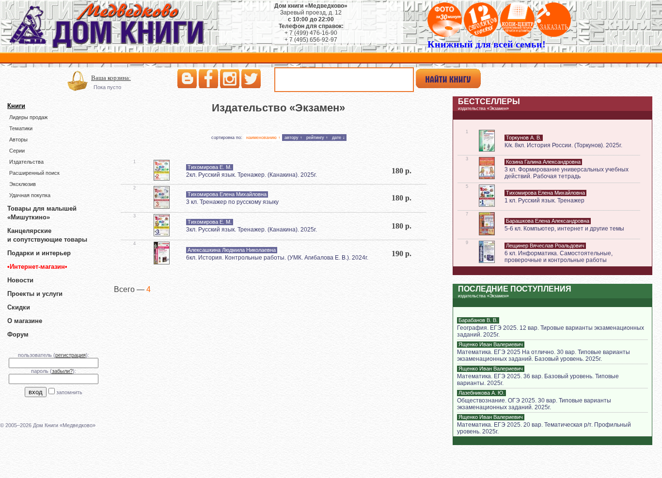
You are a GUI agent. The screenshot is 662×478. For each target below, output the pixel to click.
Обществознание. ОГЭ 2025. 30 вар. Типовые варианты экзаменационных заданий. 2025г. (534, 404)
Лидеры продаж (28, 117)
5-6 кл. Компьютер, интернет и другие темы (564, 228)
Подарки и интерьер (39, 253)
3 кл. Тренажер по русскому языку (232, 202)
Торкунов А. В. (523, 137)
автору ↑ (293, 137)
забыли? (62, 371)
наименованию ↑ (263, 137)
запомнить (69, 392)
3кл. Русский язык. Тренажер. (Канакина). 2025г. (251, 229)
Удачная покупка (29, 195)
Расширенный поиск (34, 173)
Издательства (26, 162)
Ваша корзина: (111, 77)
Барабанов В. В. (478, 320)
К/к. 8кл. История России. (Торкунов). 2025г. (563, 145)
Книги (16, 105)
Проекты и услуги (35, 293)
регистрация (70, 355)
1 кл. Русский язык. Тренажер (544, 200)
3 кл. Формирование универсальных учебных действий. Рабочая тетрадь (566, 173)
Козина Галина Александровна (543, 162)
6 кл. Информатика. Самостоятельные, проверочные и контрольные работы (558, 256)
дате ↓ (338, 137)
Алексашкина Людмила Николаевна (232, 250)
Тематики (20, 128)
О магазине (24, 320)
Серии (17, 151)
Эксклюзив (22, 184)
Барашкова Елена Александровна (547, 221)
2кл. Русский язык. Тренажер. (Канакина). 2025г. (251, 174)
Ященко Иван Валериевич (490, 344)
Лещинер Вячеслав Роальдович (545, 245)
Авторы (18, 139)
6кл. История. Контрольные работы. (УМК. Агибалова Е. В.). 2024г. (277, 257)
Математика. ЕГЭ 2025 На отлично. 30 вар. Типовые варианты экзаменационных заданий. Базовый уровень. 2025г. (543, 355)
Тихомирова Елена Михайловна (227, 194)
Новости (20, 280)
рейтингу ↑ (317, 137)
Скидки (18, 307)
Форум (18, 334)
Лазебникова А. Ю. (481, 393)
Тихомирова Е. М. (210, 167)
